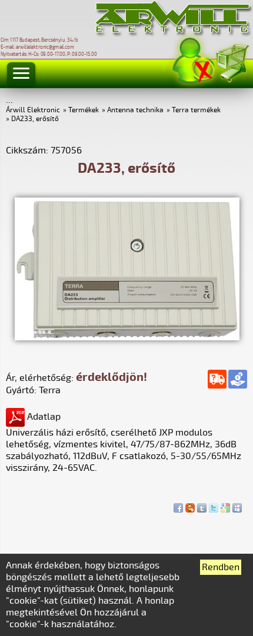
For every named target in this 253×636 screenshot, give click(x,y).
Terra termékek (196, 110)
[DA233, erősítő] (127, 337)
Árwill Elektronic (33, 110)
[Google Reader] (225, 505)
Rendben (220, 567)
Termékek (83, 110)
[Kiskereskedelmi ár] (237, 379)
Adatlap (43, 417)
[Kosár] (232, 61)
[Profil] (193, 61)
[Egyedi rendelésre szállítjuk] (217, 379)
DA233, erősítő (35, 119)
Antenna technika (135, 110)
